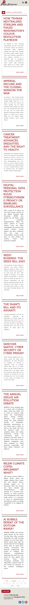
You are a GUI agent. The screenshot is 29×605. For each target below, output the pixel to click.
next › (12, 586)
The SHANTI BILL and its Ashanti (12, 307)
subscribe (5, 591)
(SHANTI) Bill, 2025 (19, 320)
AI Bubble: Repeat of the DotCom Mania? (13, 524)
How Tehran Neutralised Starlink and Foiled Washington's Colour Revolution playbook (13, 29)
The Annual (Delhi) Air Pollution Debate (12, 399)
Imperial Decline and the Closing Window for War (12, 87)
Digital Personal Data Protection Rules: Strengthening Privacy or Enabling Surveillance (14, 196)
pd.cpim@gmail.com (9, 597)
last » (18, 586)
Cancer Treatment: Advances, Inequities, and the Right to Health (14, 142)
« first (6, 581)
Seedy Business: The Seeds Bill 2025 (14, 258)
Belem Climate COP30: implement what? (13, 468)
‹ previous (13, 581)
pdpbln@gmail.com (8, 598)
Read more (20, 72)
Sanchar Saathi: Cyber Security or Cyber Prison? (13, 348)
